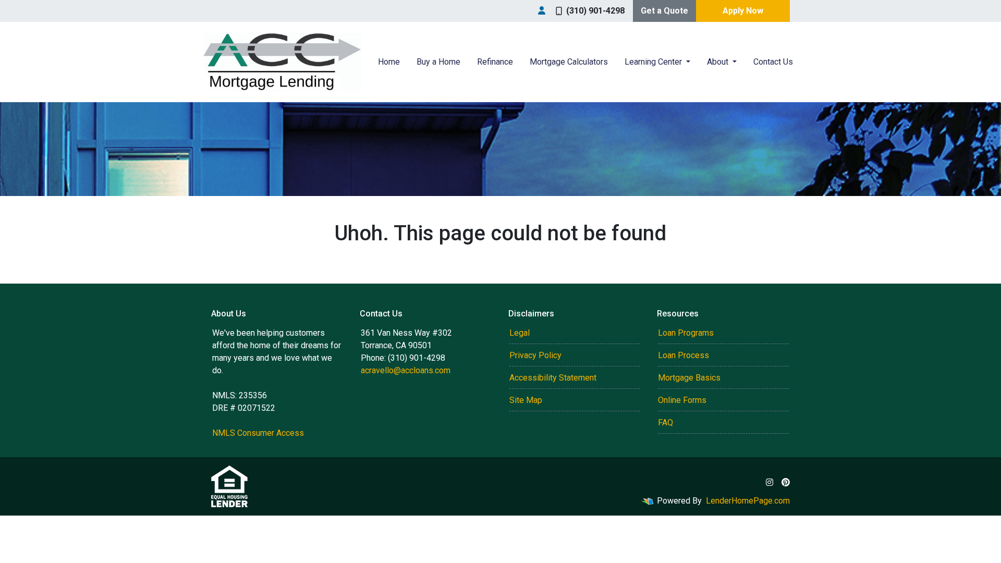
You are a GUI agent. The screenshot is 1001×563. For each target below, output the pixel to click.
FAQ (665, 422)
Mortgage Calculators (569, 62)
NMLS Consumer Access (258, 433)
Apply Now (743, 11)
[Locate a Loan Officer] (541, 11)
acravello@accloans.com (405, 370)
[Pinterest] (786, 482)
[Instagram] (769, 482)
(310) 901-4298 (595, 11)
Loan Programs (686, 333)
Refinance (495, 62)
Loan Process (683, 355)
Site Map (525, 400)
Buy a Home (438, 62)
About (718, 62)
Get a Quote (664, 11)
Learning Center (654, 62)
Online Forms (682, 400)
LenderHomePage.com (748, 501)
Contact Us (773, 62)
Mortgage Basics (689, 378)
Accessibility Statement (552, 378)
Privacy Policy (535, 355)
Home (389, 62)
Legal (519, 333)
